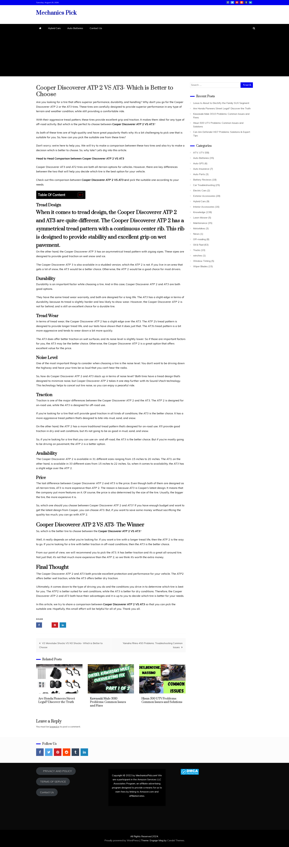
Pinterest (237, 2)
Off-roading (199, 239)
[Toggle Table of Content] (79, 194)
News (196, 233)
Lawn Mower (200, 217)
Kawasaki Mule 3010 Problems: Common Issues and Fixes (108, 702)
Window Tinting (202, 260)
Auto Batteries (75, 28)
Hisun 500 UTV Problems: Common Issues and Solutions (161, 700)
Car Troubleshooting (204, 185)
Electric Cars (200, 190)
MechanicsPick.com (146, 775)
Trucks (196, 250)
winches (197, 255)
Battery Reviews (202, 179)
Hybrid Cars (54, 28)
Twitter (232, 2)
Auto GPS (198, 163)
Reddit (241, 2)
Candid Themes (175, 840)
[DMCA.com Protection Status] (190, 773)
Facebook (227, 2)
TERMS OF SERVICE (53, 781)
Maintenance (200, 222)
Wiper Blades (200, 266)
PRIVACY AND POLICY (56, 771)
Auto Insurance (201, 168)
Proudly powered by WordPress (122, 840)
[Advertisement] (144, 55)
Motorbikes (199, 228)
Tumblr (246, 2)
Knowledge (199, 212)
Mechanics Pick (56, 13)
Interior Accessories (203, 206)
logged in (54, 726)
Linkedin (250, 2)
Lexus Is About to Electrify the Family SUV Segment (221, 102)
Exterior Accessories (204, 195)
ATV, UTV (198, 152)
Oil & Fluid (198, 244)
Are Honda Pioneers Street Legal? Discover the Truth (56, 700)
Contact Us (96, 28)
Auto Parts (199, 174)
